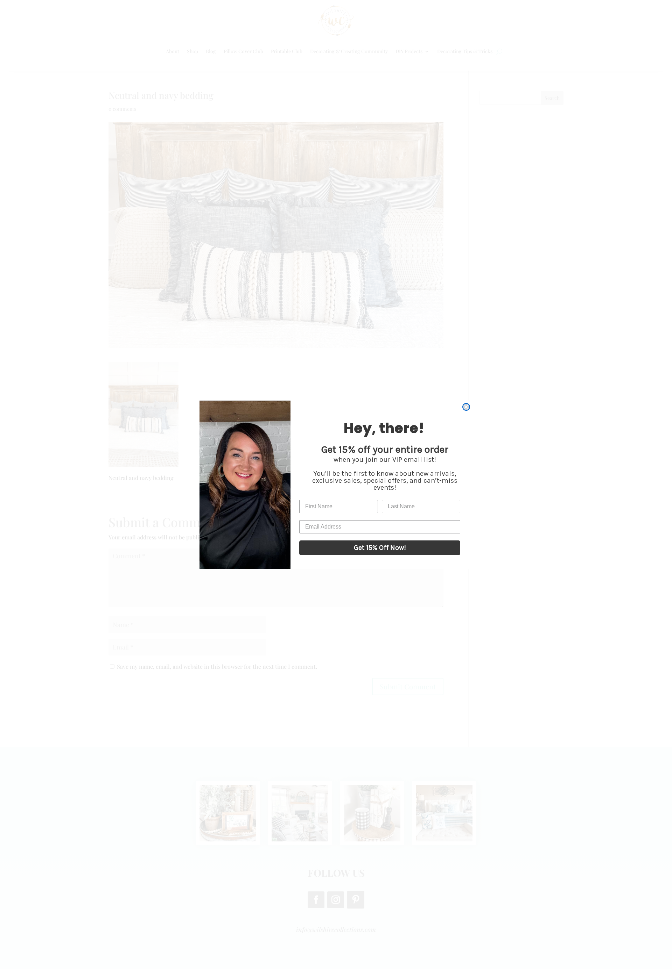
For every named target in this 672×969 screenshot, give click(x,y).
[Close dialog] (466, 406)
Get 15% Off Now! (380, 548)
